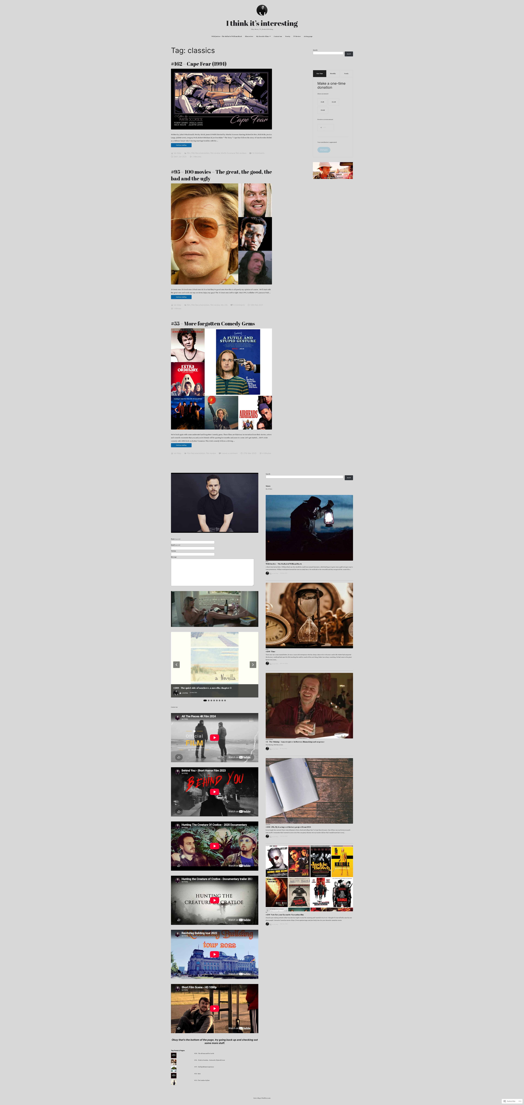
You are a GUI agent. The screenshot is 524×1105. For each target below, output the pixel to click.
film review (249, 36)
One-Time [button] (319, 73)
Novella (267, 561)
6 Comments (239, 305)
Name (175, 539)
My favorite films (262, 36)
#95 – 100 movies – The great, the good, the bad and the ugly (221, 175)
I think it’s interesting (262, 23)
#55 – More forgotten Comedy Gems (213, 323)
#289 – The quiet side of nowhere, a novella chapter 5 (202, 687)
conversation (268, 824)
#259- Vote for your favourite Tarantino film (285, 915)
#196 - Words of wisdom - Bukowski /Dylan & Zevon (209, 1060)
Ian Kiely (177, 153)
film (188, 153)
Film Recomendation (200, 153)
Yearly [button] (346, 73)
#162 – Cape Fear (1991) (199, 63)
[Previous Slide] (176, 664)
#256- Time (270, 651)
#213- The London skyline (202, 1080)
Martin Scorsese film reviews (233, 153)
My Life (224, 305)
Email (175, 545)
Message (174, 557)
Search (315, 50)
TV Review (297, 36)
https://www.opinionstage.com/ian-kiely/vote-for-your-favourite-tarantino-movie (316, 920)
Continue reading (178, 145)
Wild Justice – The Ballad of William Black (227, 36)
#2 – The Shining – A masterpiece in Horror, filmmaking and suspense (295, 742)
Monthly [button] (333, 73)
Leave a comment (230, 453)
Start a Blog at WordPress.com (261, 1098)
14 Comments (258, 153)
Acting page (308, 36)
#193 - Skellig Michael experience (204, 1067)
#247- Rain (197, 1074)
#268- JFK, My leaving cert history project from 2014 (288, 827)
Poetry (287, 36)
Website (173, 551)
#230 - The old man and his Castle (204, 1053)
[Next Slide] (253, 664)
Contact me (278, 36)
